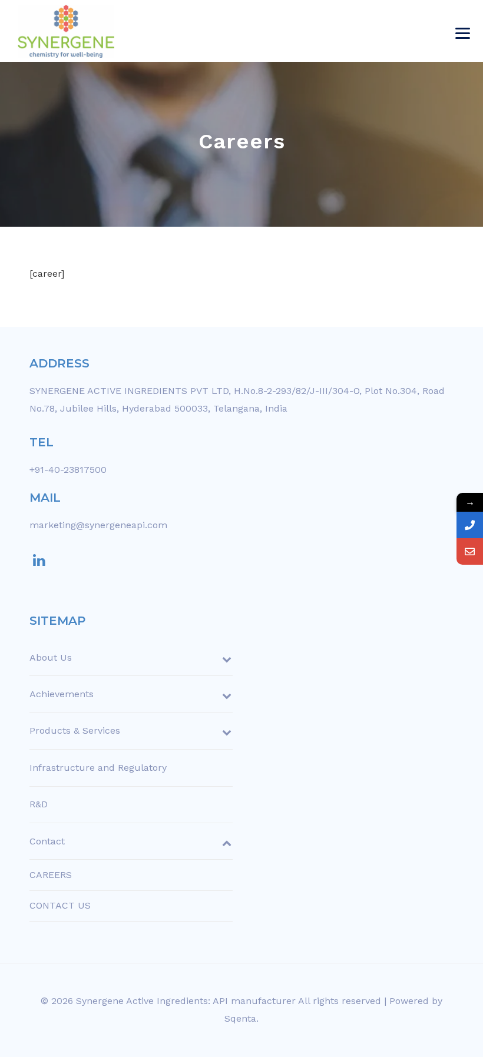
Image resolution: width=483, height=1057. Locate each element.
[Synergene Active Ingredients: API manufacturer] (66, 31)
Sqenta (240, 1018)
